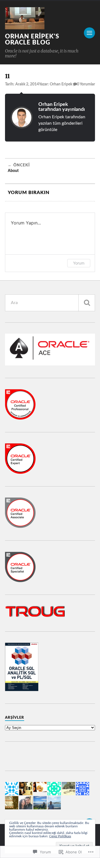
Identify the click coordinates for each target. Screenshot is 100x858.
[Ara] (86, 302)
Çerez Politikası (60, 836)
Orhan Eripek (61, 84)
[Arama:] (50, 302)
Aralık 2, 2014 (27, 84)
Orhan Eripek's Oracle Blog (32, 39)
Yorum (78, 263)
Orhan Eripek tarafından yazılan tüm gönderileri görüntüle (61, 123)
